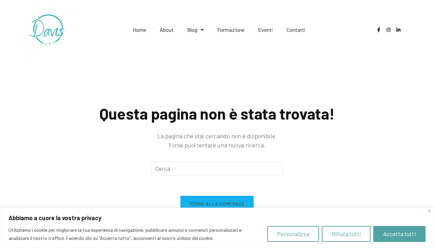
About (167, 29)
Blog (192, 29)
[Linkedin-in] (398, 29)
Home (139, 29)
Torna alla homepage (217, 204)
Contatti (296, 29)
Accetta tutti (399, 233)
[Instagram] (388, 29)
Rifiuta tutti (346, 233)
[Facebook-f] (378, 29)
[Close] (429, 210)
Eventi (265, 29)
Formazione (230, 29)
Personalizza (293, 233)
